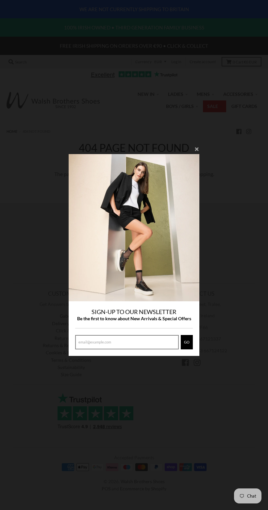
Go (187, 342)
